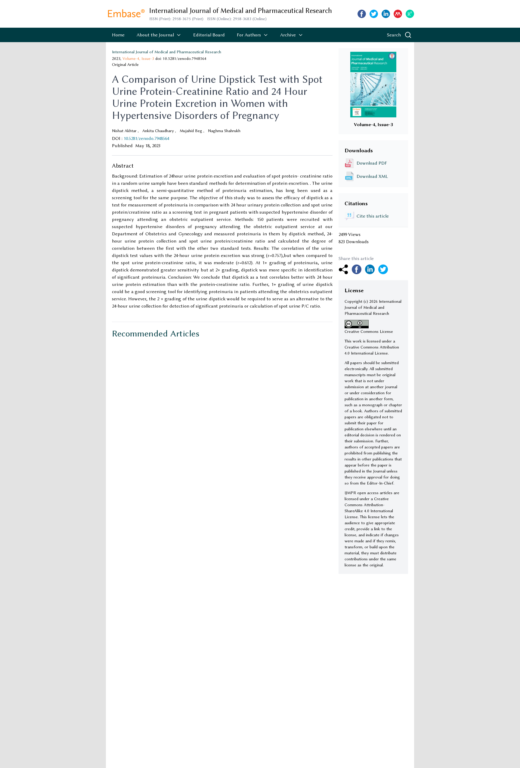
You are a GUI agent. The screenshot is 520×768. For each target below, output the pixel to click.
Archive (288, 35)
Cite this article (373, 216)
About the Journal (155, 35)
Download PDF (372, 163)
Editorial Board (209, 35)
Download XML (372, 176)
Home (118, 35)
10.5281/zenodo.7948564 (146, 138)
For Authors (249, 35)
